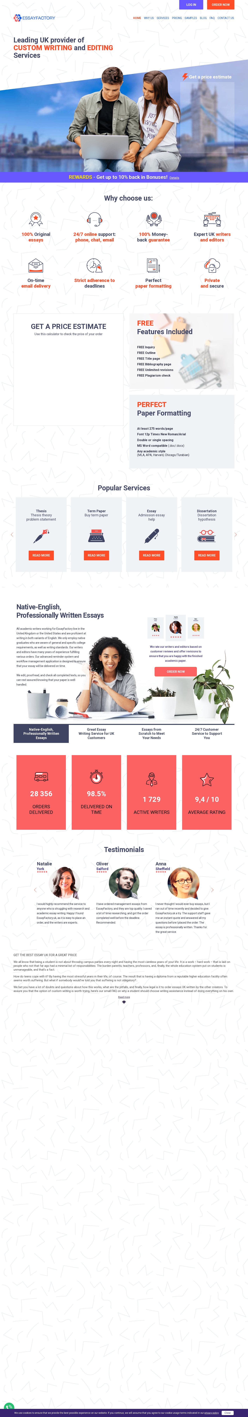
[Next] (235, 534)
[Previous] (12, 534)
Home (137, 18)
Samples (191, 18)
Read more (41, 555)
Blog (203, 18)
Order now (221, 5)
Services (163, 18)
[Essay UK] (34, 18)
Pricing (177, 18)
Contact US (226, 18)
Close (228, 1413)
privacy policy (211, 1413)
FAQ (212, 18)
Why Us (149, 18)
